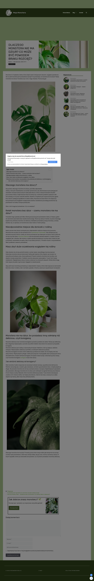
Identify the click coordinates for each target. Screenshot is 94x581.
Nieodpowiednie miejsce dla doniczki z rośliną (19, 175)
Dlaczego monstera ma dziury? (15, 171)
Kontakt (81, 12)
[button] (86, 13)
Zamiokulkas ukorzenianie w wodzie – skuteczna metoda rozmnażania (79, 80)
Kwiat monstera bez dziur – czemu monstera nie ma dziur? (23, 173)
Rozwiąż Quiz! (14, 508)
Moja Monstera (19, 13)
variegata (23, 357)
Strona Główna (66, 12)
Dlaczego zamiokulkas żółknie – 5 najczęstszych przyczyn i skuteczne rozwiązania (79, 108)
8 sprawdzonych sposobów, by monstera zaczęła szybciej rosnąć (23, 492)
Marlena (10, 61)
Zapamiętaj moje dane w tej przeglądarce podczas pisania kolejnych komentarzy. (30, 550)
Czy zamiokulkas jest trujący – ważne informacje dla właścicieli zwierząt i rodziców (79, 115)
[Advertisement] (47, 27)
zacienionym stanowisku (38, 232)
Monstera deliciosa (23, 236)
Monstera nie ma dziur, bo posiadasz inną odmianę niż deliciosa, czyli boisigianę (28, 179)
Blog (74, 12)
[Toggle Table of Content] (49, 169)
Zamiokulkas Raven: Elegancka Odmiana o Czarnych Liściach (77, 94)
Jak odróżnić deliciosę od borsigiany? (18, 181)
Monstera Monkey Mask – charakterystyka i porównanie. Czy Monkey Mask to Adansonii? (28, 494)
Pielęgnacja (12, 64)
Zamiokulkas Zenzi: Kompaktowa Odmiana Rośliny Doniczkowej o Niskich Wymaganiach (78, 101)
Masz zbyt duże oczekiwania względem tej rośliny (20, 177)
